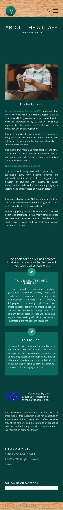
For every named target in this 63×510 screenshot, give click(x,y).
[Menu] (54, 11)
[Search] (47, 11)
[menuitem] (47, 11)
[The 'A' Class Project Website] (26, 11)
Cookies (9, 464)
